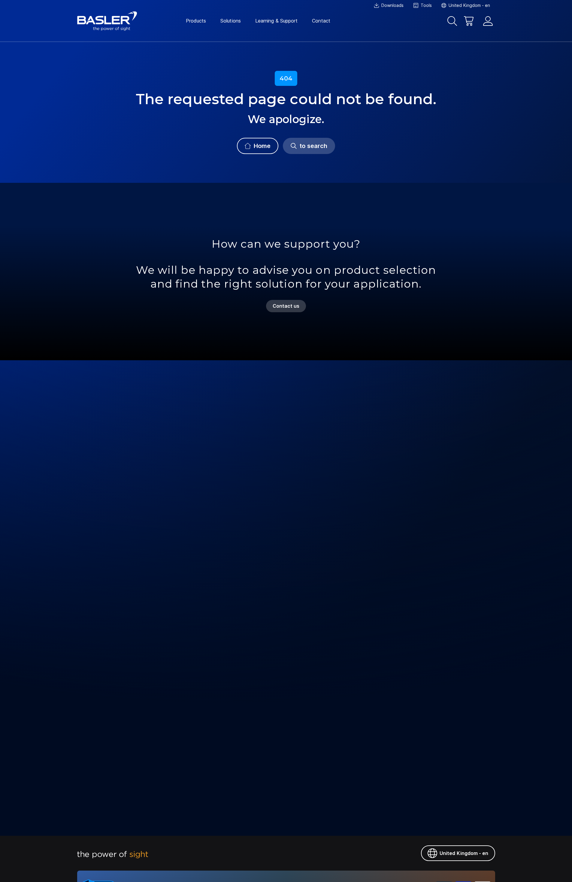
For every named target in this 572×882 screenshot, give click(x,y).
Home (262, 146)
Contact (321, 21)
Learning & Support (276, 21)
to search (313, 146)
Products (196, 21)
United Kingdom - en (464, 853)
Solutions (230, 21)
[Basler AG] (107, 21)
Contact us (286, 306)
